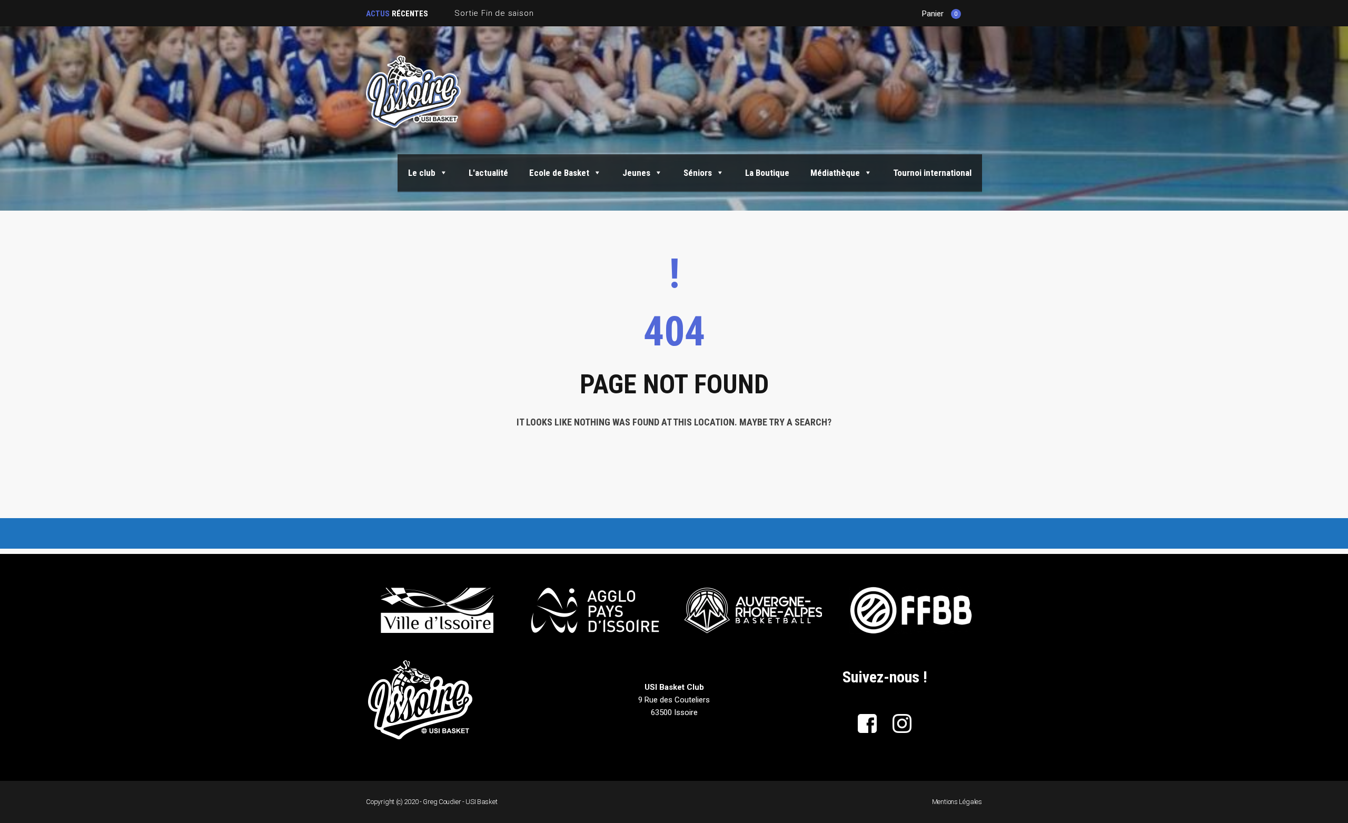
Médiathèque (835, 172)
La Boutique (767, 172)
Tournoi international (932, 172)
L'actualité (488, 172)
